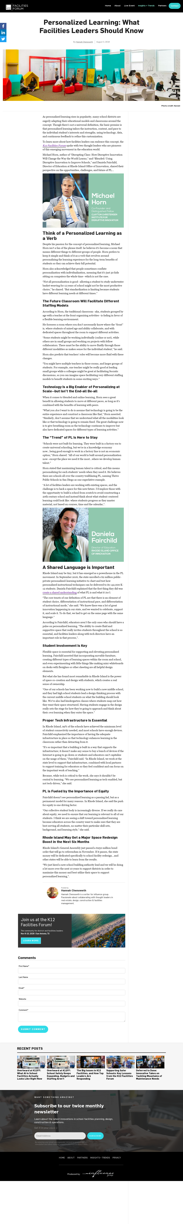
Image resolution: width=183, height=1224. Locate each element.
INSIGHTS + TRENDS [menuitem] (100, 1158)
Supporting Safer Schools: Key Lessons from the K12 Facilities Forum (119, 1074)
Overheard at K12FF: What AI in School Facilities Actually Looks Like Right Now (29, 1074)
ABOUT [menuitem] (71, 1158)
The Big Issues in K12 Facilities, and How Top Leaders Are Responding (90, 1074)
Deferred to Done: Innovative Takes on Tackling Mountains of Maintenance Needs (149, 1074)
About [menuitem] (117, 6)
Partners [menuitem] (162, 6)
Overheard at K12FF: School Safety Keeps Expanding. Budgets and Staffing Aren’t (61, 1074)
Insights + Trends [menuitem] (146, 6)
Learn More (31, 940)
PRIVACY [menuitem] (117, 1158)
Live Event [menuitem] (129, 6)
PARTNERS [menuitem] (82, 1158)
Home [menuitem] (108, 6)
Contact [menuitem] (175, 6)
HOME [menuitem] (62, 1158)
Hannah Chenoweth (84, 42)
